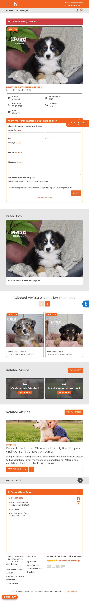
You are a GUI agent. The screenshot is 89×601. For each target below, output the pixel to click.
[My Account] (77, 10)
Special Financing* (14, 569)
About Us (10, 573)
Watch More (75, 370)
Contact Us (11, 580)
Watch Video (25, 392)
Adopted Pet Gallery (15, 576)
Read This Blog (14, 469)
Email (14, 143)
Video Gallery (12, 583)
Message (16, 162)
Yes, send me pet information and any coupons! (29, 181)
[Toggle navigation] (9, 4)
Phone (15, 152)
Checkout (31, 572)
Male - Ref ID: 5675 (55, 351)
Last (47, 138)
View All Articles (73, 412)
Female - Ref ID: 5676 (17, 351)
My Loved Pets (33, 565)
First (9, 138)
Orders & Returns (34, 568)
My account (32, 561)
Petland (11, 445)
